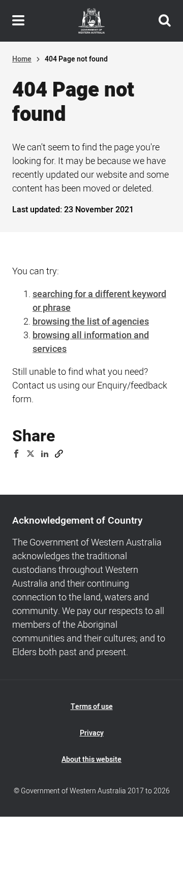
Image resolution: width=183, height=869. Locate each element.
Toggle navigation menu (18, 21)
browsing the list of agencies (91, 322)
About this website (91, 759)
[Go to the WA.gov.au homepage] (91, 21)
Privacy (92, 733)
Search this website (165, 21)
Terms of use (92, 706)
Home (22, 59)
